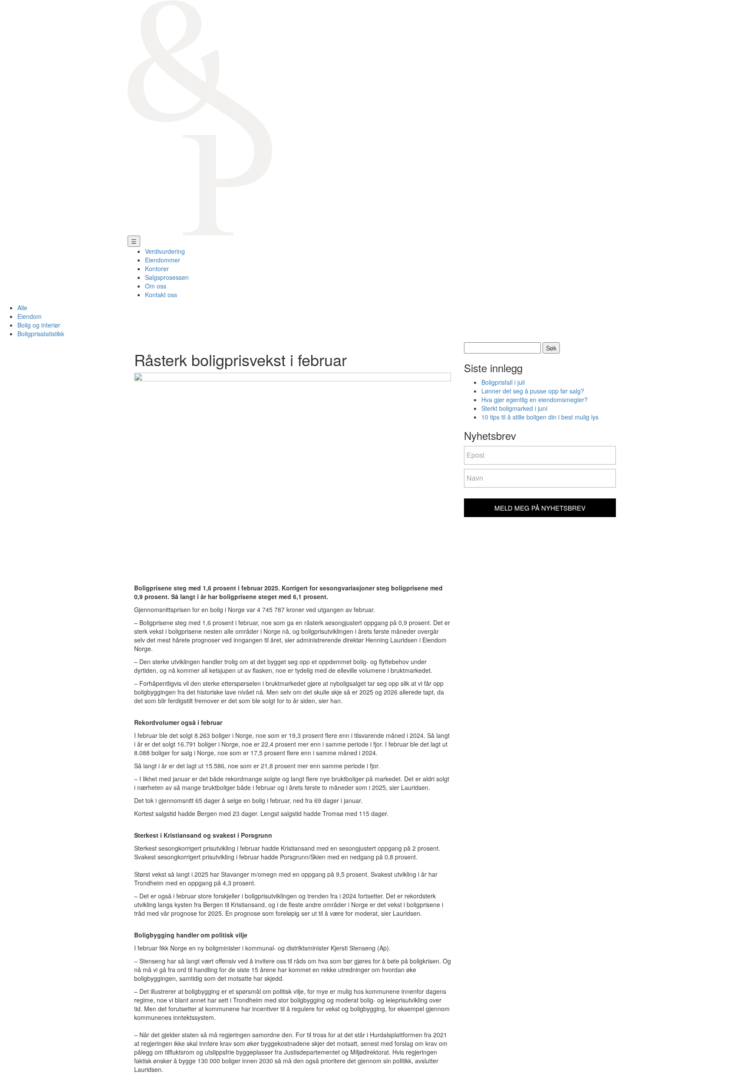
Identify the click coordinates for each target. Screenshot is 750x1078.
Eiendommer (162, 260)
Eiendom (29, 316)
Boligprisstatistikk (40, 333)
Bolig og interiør (38, 325)
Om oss (155, 286)
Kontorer (157, 268)
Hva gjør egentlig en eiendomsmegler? (534, 399)
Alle (22, 307)
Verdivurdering (165, 251)
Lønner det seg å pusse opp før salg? (532, 391)
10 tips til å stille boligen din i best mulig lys (540, 417)
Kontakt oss (161, 294)
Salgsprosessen (167, 277)
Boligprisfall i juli (503, 382)
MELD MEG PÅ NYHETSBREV (540, 507)
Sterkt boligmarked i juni (514, 408)
